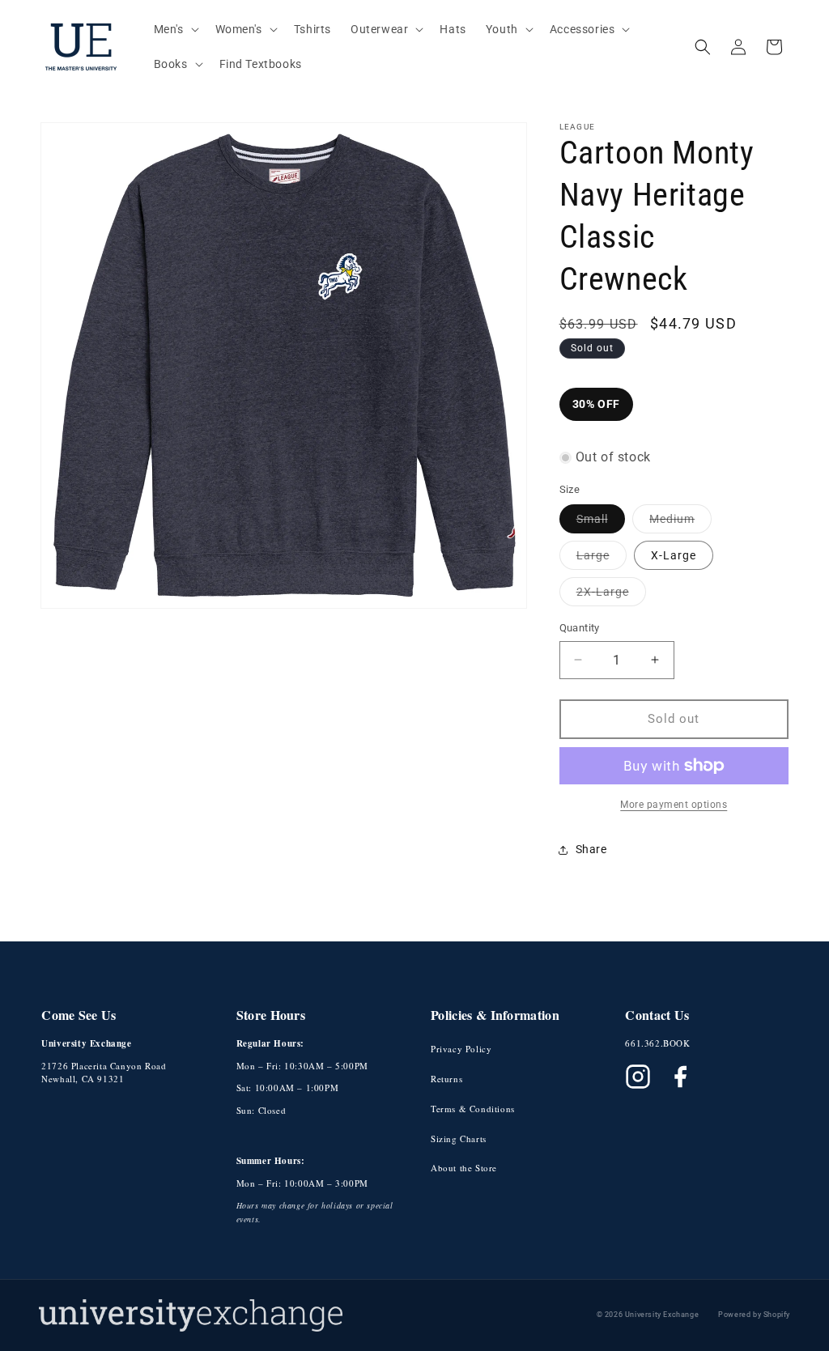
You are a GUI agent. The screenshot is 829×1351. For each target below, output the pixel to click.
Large (601, 559)
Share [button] (591, 849)
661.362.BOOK (657, 1043)
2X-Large (611, 595)
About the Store (464, 1168)
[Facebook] (680, 1077)
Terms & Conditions (473, 1108)
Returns (446, 1079)
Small (600, 522)
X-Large (673, 555)
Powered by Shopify (754, 1315)
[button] (175, 29)
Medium (680, 522)
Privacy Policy (461, 1049)
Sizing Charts (459, 1138)
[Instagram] (638, 1077)
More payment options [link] (673, 804)
